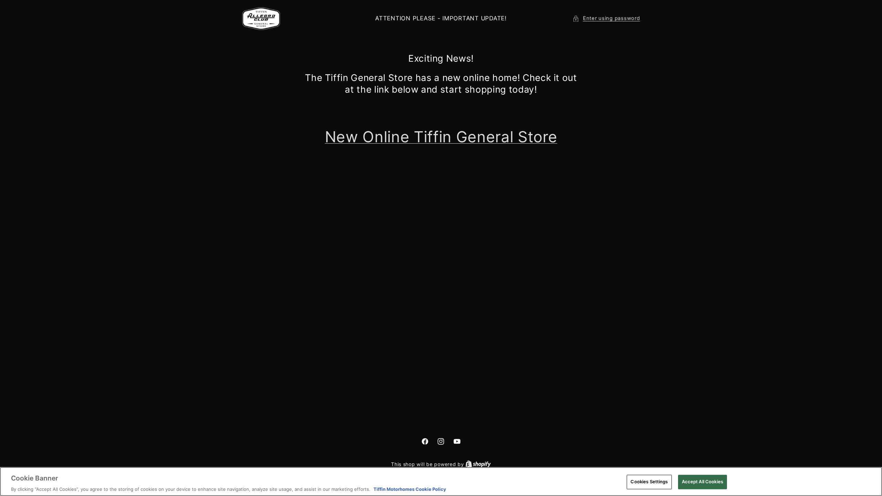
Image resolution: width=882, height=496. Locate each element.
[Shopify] (478, 464)
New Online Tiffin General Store (441, 136)
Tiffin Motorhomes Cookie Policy (409, 489)
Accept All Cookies (702, 481)
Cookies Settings (649, 481)
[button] (606, 18)
